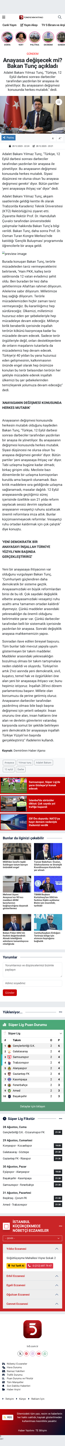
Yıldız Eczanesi (16, 1248)
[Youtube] (39, 1353)
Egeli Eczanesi (15, 1285)
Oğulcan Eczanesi (18, 1294)
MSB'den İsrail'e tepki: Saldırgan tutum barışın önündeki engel (15, 865)
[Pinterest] (26, 1353)
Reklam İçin (37, 1398)
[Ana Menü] (3, 17)
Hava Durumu (14, 1367)
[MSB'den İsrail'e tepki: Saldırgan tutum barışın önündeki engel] (17, 851)
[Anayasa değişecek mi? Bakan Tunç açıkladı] (32, 115)
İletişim (10, 1398)
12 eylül (8, 769)
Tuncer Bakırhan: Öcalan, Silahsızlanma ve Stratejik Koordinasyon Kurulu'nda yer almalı (48, 866)
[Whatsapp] (45, 1353)
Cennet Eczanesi (17, 1303)
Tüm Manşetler (15, 1382)
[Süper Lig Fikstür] (60, 1118)
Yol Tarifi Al (17, 1265)
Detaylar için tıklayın (32, 1106)
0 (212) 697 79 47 (42, 1265)
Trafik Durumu (14, 1374)
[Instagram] (32, 1353)
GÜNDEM (32, 53)
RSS (9, 1417)
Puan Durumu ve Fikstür (20, 1378)
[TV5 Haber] (31, 17)
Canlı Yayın (9, 25)
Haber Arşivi (13, 1389)
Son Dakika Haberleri (18, 1385)
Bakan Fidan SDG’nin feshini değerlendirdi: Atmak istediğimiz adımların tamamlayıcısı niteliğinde (15, 938)
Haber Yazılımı (26, 1430)
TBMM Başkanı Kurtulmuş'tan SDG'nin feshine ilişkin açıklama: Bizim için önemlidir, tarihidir (47, 900)
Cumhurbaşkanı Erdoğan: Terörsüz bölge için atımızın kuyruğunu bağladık (47, 937)
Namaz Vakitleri (16, 1371)
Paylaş (10, 137)
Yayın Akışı (30, 25)
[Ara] (59, 17)
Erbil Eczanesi (15, 1276)
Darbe (21, 769)
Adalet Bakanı (43, 762)
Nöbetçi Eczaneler (17, 1363)
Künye (22, 1398)
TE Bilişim (41, 1430)
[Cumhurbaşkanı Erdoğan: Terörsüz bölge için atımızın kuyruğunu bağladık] (48, 922)
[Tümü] (60, 1012)
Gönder (9, 992)
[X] (20, 1353)
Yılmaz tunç (25, 762)
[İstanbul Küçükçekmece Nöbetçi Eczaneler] (60, 1226)
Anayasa (9, 762)
